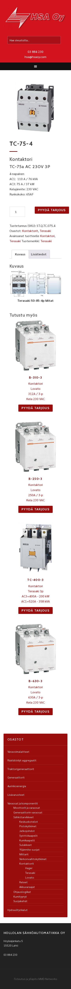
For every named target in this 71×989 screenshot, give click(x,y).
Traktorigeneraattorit (20, 769)
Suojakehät (20, 901)
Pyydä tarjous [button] (35, 408)
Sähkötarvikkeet (23, 817)
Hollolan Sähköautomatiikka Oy (35, 18)
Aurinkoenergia (16, 786)
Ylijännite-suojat (29, 849)
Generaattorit (16, 777)
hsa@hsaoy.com (35, 57)
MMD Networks (47, 979)
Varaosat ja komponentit (22, 803)
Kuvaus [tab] (20, 254)
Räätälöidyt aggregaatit (21, 760)
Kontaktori (47, 236)
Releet (23, 882)
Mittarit (24, 854)
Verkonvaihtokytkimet (33, 859)
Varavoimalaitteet (18, 751)
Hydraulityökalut (17, 910)
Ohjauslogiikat (22, 891)
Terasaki (45, 231)
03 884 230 (35, 52)
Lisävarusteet (15, 794)
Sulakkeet (25, 844)
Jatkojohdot (27, 831)
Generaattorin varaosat (27, 812)
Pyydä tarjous (52, 210)
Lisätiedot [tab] (39, 254)
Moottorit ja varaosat (26, 807)
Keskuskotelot (28, 821)
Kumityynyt (20, 896)
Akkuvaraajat (27, 887)
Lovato (29, 877)
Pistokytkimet (27, 826)
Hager (29, 868)
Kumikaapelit (27, 840)
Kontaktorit (30, 231)
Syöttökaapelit (28, 835)
